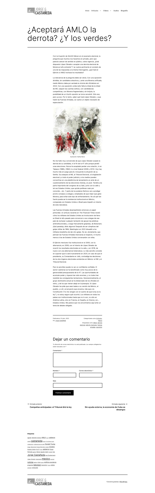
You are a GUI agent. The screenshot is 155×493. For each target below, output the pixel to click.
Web (54, 381)
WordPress (123, 482)
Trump (48, 465)
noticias (30, 462)
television (37, 465)
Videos (105, 11)
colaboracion (30, 444)
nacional (52, 459)
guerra (34, 452)
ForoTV (38, 449)
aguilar (29, 437)
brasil (47, 437)
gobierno (46, 449)
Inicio (87, 11)
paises (42, 462)
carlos (29, 441)
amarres (34, 437)
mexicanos (38, 459)
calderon (52, 438)
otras (39, 462)
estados (52, 447)
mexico (46, 458)
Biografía (124, 11)
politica (46, 462)
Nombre (56, 371)
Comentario (57, 350)
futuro (41, 449)
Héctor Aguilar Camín (42, 452)
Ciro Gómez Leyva (50, 441)
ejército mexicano (91, 325)
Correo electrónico (86, 371)
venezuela (35, 467)
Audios (116, 11)
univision (29, 467)
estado (47, 447)
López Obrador (31, 459)
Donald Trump (50, 444)
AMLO (95, 323)
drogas (29, 447)
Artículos (94, 11)
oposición (99, 327)
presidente (52, 462)
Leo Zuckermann (50, 455)
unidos (53, 465)
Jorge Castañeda (60, 320)
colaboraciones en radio (39, 444)
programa (30, 465)
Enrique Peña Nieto (40, 447)
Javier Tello (52, 452)
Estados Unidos (31, 449)
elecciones (33, 447)
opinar (35, 462)
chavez (44, 441)
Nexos (100, 320)
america (39, 437)
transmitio (44, 465)
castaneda (36, 440)
